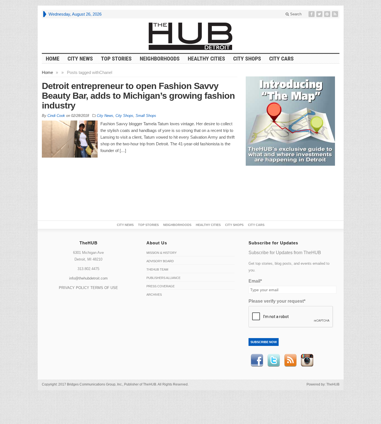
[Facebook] (312, 14)
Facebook (257, 360)
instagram (307, 360)
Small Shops (146, 116)
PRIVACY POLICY (74, 288)
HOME (52, 58)
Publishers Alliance (163, 278)
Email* (255, 281)
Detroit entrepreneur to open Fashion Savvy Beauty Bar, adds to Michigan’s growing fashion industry (138, 95)
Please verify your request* (277, 301)
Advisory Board (160, 261)
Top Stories (116, 58)
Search (295, 14)
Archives (154, 294)
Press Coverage (160, 286)
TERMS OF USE (104, 288)
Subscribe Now (263, 342)
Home (47, 72)
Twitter (273, 360)
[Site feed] (335, 14)
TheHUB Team (157, 269)
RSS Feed (290, 360)
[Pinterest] (328, 14)
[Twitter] (320, 14)
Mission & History (161, 252)
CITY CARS (281, 58)
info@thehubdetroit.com (88, 278)
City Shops (247, 58)
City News (80, 58)
